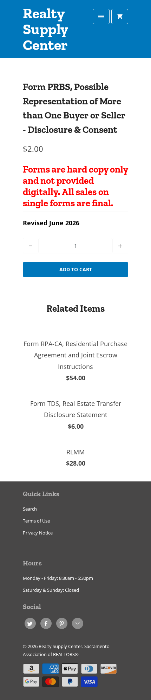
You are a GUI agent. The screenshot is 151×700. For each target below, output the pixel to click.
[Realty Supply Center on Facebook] (46, 623)
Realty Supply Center (45, 29)
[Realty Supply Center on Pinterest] (61, 623)
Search (30, 509)
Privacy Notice (38, 533)
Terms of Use (36, 521)
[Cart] (119, 16)
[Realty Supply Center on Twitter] (30, 623)
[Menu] (101, 16)
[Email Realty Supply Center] (77, 623)
